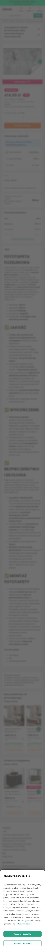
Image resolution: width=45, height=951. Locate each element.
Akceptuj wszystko (22, 934)
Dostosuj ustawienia (22, 943)
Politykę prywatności (24, 924)
